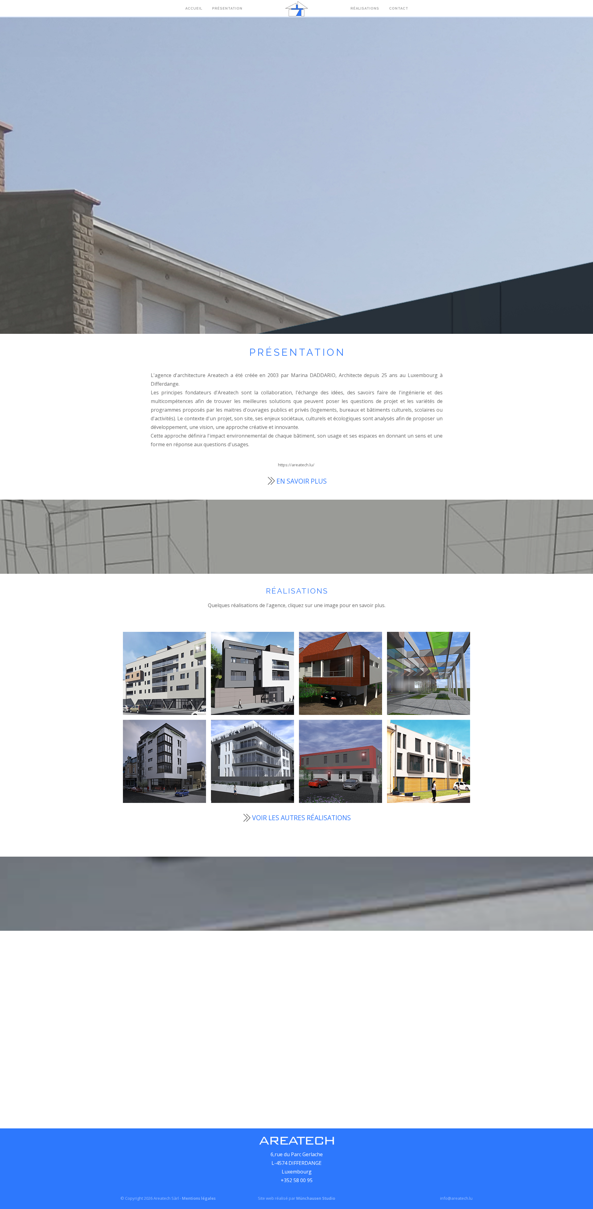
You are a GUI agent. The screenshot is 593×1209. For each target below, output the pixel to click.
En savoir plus (301, 481)
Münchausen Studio (315, 1198)
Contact (398, 8)
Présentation (227, 8)
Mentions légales (199, 1198)
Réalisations (365, 8)
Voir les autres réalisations (301, 817)
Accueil (193, 8)
